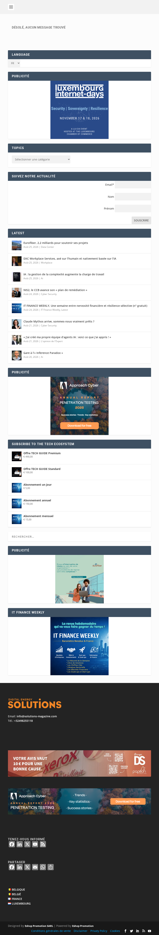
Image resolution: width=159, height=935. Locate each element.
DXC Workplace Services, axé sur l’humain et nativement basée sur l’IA (69, 258)
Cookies (115, 931)
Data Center (47, 247)
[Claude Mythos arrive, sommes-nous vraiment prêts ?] (17, 324)
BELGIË (16, 894)
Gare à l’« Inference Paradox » (43, 353)
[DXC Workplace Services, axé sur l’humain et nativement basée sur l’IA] (17, 261)
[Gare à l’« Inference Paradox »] (17, 355)
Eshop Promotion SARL (39, 926)
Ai (42, 278)
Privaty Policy (98, 931)
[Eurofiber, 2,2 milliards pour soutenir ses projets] (17, 245)
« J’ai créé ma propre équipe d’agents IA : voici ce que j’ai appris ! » (67, 337)
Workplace (46, 262)
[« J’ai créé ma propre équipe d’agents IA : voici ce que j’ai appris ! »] (17, 340)
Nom (111, 196)
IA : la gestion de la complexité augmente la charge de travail (63, 274)
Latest (64, 309)
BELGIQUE (18, 889)
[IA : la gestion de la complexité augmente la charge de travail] (17, 277)
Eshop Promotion (83, 926)
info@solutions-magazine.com (37, 716)
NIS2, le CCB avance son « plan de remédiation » (55, 290)
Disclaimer (80, 931)
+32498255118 (23, 721)
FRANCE (17, 899)
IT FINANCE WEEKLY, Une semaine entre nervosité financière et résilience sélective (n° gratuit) (85, 306)
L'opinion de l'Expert (52, 341)
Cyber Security (49, 294)
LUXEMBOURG (21, 903)
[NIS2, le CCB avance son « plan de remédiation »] (17, 292)
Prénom (109, 208)
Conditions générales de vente (51, 931)
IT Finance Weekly (50, 309)
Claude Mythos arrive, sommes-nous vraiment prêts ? (58, 321)
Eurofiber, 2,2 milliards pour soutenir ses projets (55, 243)
